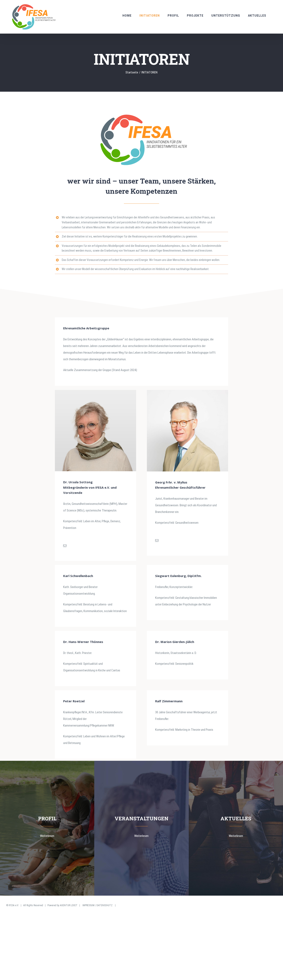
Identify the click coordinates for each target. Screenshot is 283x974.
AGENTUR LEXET (68, 905)
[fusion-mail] (65, 545)
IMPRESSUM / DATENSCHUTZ (97, 905)
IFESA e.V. (14, 905)
